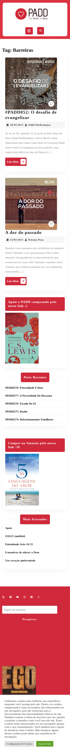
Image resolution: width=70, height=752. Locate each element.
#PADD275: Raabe (16, 411)
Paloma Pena (36, 239)
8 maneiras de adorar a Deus (22, 552)
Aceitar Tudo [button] (44, 743)
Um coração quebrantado (20, 560)
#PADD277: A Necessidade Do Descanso (28, 395)
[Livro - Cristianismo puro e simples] (22, 337)
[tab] (29, 30)
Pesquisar (29, 619)
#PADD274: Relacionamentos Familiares (29, 419)
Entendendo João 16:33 (19, 544)
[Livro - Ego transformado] (19, 691)
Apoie (8, 528)
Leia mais (17, 162)
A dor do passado (23, 232)
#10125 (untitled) (15, 536)
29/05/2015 (16, 125)
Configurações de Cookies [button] (19, 743)
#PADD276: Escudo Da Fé (20, 403)
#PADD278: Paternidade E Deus (24, 387)
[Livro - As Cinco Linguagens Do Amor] (22, 479)
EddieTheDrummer (39, 125)
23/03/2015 (16, 239)
